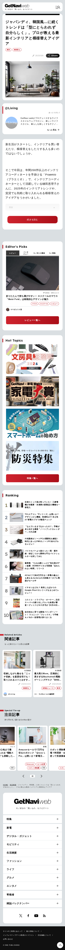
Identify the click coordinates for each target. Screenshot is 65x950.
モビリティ (13, 844)
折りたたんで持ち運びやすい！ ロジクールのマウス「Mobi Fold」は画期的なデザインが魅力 (32, 297)
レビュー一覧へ (32, 320)
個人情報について (32, 931)
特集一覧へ (32, 478)
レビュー (12, 253)
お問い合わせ (8, 939)
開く (54, 208)
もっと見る (53, 129)
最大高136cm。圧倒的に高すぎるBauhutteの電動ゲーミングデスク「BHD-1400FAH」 (47, 676)
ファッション (14, 861)
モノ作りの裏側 (39, 253)
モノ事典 (52, 253)
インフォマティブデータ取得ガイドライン (18, 935)
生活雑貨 (27, 670)
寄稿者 (10, 894)
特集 (9, 819)
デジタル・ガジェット (51, 293)
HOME (5, 785)
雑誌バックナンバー (18, 903)
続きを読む (32, 219)
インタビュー (25, 253)
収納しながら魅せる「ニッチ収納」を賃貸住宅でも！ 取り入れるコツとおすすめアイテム (17, 676)
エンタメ (12, 886)
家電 (13, 746)
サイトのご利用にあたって (13, 931)
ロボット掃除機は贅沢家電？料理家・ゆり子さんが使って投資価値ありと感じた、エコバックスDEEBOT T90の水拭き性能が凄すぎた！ (32, 753)
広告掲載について (44, 935)
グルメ (10, 877)
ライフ (10, 869)
